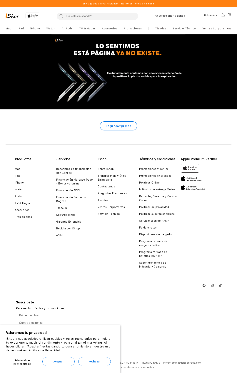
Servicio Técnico (109, 213)
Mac (17, 168)
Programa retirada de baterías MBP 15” (153, 254)
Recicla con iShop (68, 228)
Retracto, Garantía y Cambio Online (158, 198)
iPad (17, 175)
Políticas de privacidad (154, 207)
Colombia (209, 15)
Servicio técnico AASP (154, 220)
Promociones (23, 216)
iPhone (19, 182)
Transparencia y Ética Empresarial (112, 177)
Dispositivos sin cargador (156, 234)
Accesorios (22, 210)
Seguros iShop (66, 214)
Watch (19, 189)
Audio (18, 196)
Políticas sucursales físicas (157, 213)
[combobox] (97, 16)
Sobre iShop (106, 168)
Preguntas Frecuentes (112, 193)
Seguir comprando (118, 126)
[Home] (14, 16)
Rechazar (95, 361)
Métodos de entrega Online (157, 189)
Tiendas (103, 200)
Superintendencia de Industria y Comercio (152, 264)
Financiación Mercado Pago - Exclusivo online (74, 181)
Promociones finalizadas (155, 175)
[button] (8, 28)
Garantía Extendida (68, 221)
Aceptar (58, 361)
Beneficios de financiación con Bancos (73, 170)
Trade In (61, 207)
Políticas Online (149, 182)
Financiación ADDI (68, 190)
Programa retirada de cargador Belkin (153, 243)
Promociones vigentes (154, 168)
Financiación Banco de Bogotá (71, 199)
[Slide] (118, 72)
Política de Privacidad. (45, 350)
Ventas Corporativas (111, 207)
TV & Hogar (22, 203)
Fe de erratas (148, 227)
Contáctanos (106, 186)
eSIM (59, 235)
